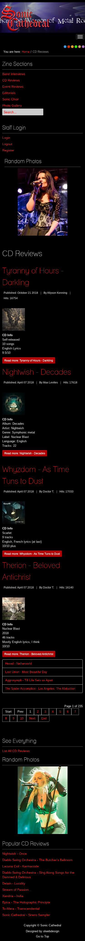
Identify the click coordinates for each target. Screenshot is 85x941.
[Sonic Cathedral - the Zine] (26, 17)
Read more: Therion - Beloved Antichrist (28, 653)
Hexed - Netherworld (18, 663)
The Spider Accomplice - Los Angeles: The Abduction (40, 688)
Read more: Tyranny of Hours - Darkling (28, 360)
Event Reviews (12, 86)
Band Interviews (13, 74)
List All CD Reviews (16, 751)
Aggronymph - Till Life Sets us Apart (29, 680)
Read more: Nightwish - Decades (24, 453)
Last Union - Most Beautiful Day (26, 672)
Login (6, 137)
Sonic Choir (10, 99)
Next (32, 718)
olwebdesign (51, 931)
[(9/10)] (42, 202)
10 (21, 718)
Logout (7, 144)
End (43, 718)
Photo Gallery (12, 105)
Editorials (8, 93)
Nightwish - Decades (36, 371)
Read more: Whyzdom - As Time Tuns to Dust (32, 553)
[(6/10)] (43, 800)
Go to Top (42, 936)
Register (8, 150)
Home (25, 51)
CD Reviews (11, 80)
